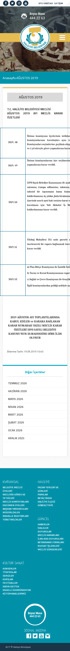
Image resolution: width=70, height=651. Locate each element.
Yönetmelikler (12, 519)
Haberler (44, 524)
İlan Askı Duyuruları (51, 538)
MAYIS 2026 (15, 399)
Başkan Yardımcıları (15, 509)
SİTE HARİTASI (45, 3)
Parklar (43, 494)
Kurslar (8, 579)
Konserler (9, 568)
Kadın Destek (11, 586)
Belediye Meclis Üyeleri (12, 489)
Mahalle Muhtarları (16, 516)
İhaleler (43, 528)
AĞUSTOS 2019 (27, 77)
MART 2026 (15, 415)
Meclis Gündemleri (50, 549)
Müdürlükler (11, 512)
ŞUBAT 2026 (16, 422)
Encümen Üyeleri (13, 505)
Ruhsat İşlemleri (48, 546)
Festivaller (10, 583)
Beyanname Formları (51, 542)
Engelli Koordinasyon (17, 590)
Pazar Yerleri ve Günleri (48, 489)
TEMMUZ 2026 (17, 383)
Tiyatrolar (10, 572)
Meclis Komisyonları (16, 501)
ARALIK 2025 (16, 438)
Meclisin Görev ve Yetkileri (14, 496)
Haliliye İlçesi (46, 501)
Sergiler (8, 575)
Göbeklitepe (45, 505)
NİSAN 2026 (15, 407)
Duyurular (45, 531)
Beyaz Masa (45, 498)
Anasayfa (9, 77)
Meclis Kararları (48, 535)
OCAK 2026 (15, 430)
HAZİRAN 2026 (17, 391)
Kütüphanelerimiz (14, 593)
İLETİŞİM (58, 3)
